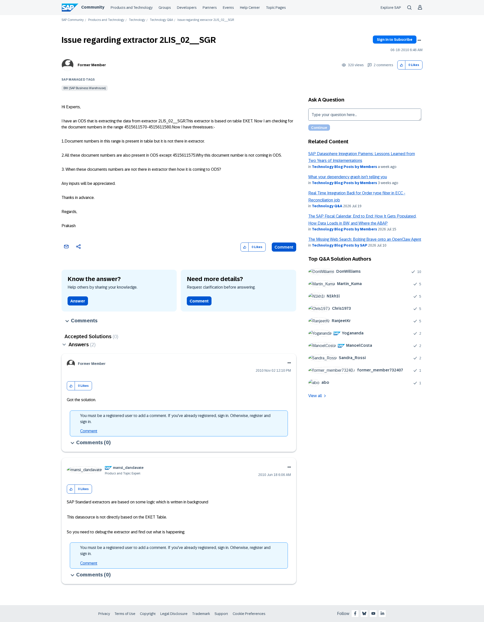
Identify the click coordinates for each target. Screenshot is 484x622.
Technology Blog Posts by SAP (339, 245)
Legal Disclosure (174, 614)
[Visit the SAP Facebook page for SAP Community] (355, 613)
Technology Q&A (161, 20)
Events (228, 8)
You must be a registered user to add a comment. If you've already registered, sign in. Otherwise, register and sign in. (175, 418)
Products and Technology (132, 8)
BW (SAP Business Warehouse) (85, 88)
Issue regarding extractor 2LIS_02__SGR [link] (205, 20)
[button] (401, 65)
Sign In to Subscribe (394, 40)
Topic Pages (276, 8)
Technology (137, 20)
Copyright (148, 614)
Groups (165, 8)
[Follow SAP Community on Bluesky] (364, 613)
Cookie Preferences (249, 614)
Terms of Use (124, 614)
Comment (284, 247)
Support (221, 614)
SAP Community (73, 20)
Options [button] (419, 40)
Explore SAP (391, 8)
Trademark (201, 614)
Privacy (104, 614)
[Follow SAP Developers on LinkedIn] (382, 613)
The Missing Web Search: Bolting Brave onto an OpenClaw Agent (364, 239)
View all (315, 396)
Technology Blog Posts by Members (344, 167)
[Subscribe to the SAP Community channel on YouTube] (373, 613)
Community (92, 7)
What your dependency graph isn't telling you (347, 177)
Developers (187, 8)
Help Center (250, 8)
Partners (210, 8)
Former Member (92, 65)
